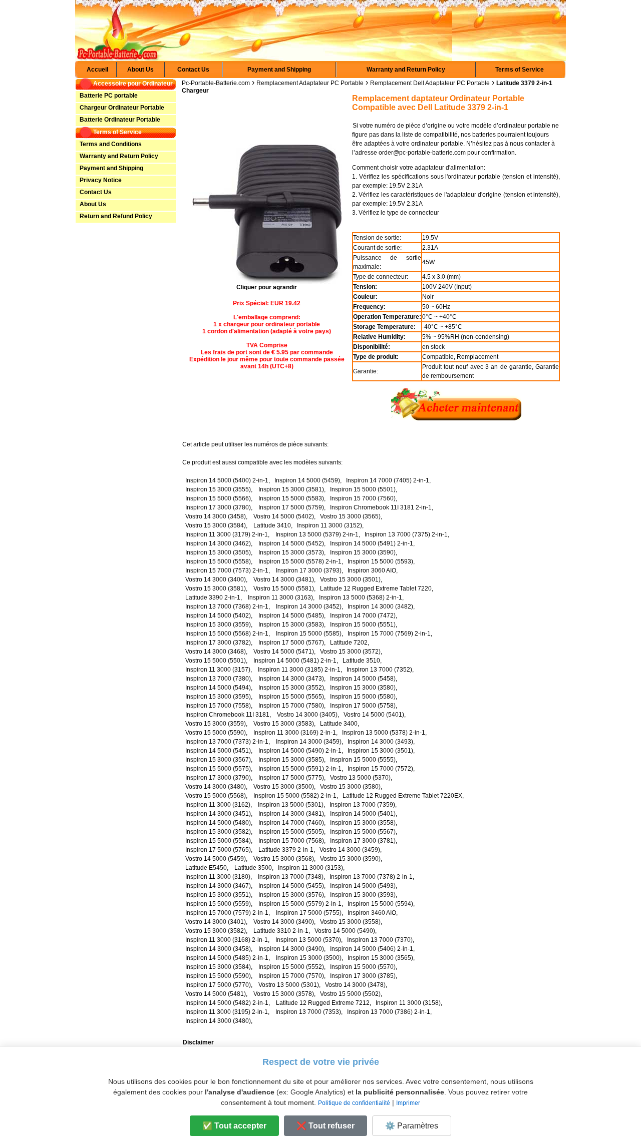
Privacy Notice (100, 180)
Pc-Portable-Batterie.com (216, 83)
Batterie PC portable (108, 95)
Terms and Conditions (110, 144)
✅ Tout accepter (234, 1125)
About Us (140, 69)
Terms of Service (519, 69)
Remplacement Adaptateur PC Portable (310, 83)
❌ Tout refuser (325, 1125)
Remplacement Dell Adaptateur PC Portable (430, 83)
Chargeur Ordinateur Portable (121, 107)
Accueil (97, 69)
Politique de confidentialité (354, 1102)
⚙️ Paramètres (411, 1125)
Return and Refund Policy (115, 216)
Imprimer (408, 1102)
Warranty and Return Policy (406, 69)
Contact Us (193, 69)
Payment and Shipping (279, 69)
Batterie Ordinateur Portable (119, 119)
